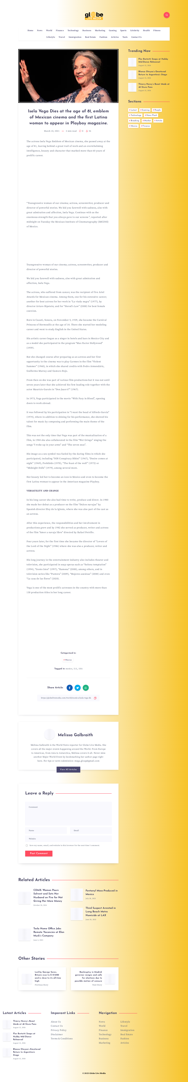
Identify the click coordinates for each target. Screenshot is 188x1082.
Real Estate (90, 37)
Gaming (113, 30)
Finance (60, 30)
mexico (69, 668)
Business (86, 30)
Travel (62, 37)
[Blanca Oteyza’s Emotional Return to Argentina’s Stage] (132, 74)
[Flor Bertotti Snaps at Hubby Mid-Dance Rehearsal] (132, 62)
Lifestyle (50, 37)
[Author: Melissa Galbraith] (49, 734)
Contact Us (136, 37)
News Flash (151, 115)
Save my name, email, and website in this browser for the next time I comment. (65, 845)
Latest (134, 110)
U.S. (75, 668)
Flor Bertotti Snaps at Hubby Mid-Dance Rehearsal (153, 60)
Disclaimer (57, 1034)
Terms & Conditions (62, 1038)
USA (81, 668)
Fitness (156, 30)
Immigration (75, 37)
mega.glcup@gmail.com (86, 760)
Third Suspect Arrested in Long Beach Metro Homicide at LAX (101, 912)
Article (159, 121)
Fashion (103, 37)
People (158, 110)
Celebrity (134, 30)
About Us (56, 1021)
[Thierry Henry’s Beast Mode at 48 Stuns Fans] (132, 87)
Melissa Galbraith (75, 735)
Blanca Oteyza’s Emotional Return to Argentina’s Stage (26, 1052)
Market (147, 121)
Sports (123, 30)
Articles (115, 37)
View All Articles (68, 770)
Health (146, 30)
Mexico (68, 660)
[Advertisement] (68, 181)
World (49, 30)
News (39, 30)
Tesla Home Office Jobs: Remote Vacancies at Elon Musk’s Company (48, 932)
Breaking (135, 121)
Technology (73, 30)
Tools (125, 37)
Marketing (100, 30)
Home (30, 30)
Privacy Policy (58, 1030)
